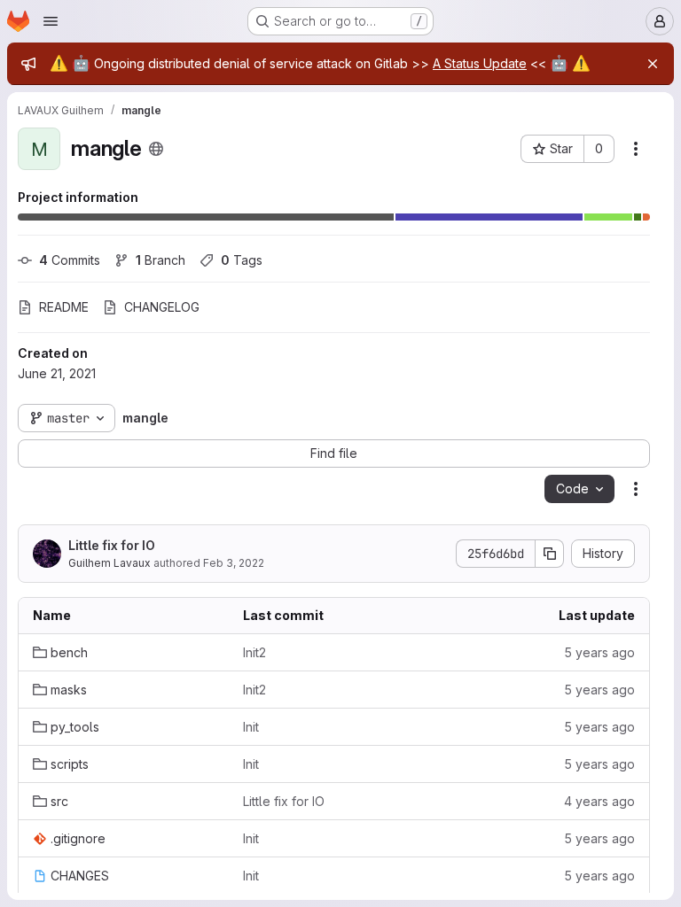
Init (251, 726)
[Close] (652, 63)
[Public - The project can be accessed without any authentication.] (156, 149)
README (64, 306)
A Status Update (480, 63)
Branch (160, 259)
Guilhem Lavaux (109, 563)
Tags (241, 259)
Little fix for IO (111, 545)
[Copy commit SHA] (550, 553)
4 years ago (599, 801)
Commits (69, 259)
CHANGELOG (162, 306)
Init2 (254, 652)
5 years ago (599, 652)
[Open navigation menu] (50, 21)
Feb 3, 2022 (233, 563)
